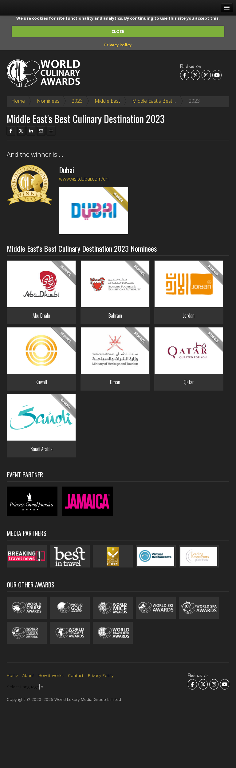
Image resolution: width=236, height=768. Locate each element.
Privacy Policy (118, 45)
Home (18, 100)
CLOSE (118, 31)
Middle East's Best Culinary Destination (174, 100)
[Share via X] (21, 131)
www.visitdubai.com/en (83, 178)
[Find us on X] (195, 75)
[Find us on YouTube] (217, 75)
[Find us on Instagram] (206, 75)
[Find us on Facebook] (184, 75)
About (28, 675)
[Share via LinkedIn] (31, 131)
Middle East (107, 100)
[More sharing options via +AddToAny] (51, 131)
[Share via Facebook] (11, 131)
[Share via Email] (41, 131)
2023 (77, 100)
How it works (51, 675)
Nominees (48, 100)
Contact (76, 675)
